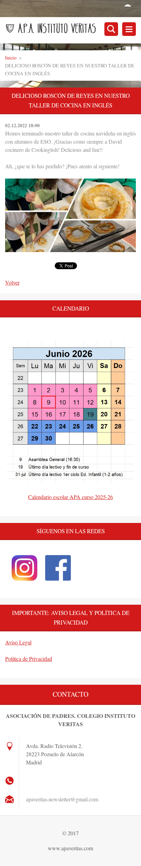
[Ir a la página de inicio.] (73, 30)
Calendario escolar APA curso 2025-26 (70, 496)
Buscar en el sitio (111, 29)
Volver (12, 282)
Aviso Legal (18, 642)
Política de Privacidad (28, 658)
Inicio (10, 57)
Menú (129, 29)
